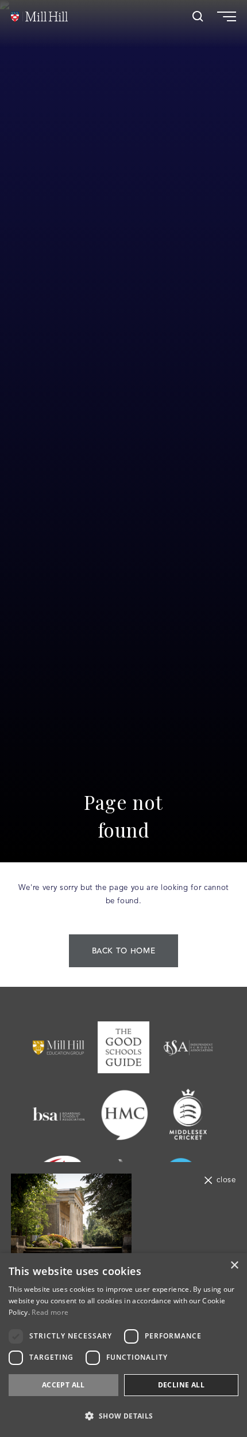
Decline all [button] (181, 1385)
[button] (123, 1416)
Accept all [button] (63, 1385)
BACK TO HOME (124, 951)
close (226, 1180)
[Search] (197, 16)
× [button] (234, 1265)
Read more (50, 1312)
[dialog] (123, 1345)
